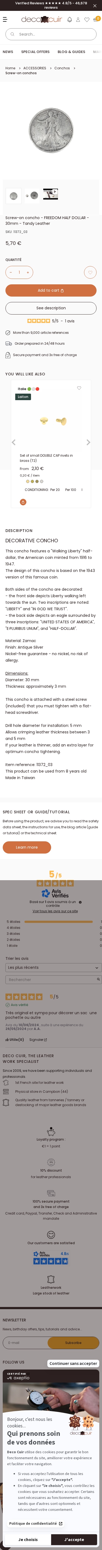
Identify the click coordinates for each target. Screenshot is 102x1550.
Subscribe (73, 1342)
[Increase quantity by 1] (30, 272)
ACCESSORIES (34, 68)
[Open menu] (6, 19)
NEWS (8, 51)
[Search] (12, 34)
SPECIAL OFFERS (35, 51)
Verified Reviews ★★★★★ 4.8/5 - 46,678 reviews (51, 5)
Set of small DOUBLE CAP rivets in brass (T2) (46, 458)
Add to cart (49, 290)
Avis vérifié (19, 1005)
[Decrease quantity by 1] (9, 272)
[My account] (78, 19)
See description (51, 308)
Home (10, 68)
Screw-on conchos (21, 73)
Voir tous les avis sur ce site (55, 911)
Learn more (27, 847)
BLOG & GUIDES (71, 51)
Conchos (62, 68)
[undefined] (80, 902)
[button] (69, 20)
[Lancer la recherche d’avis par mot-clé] (98, 979)
